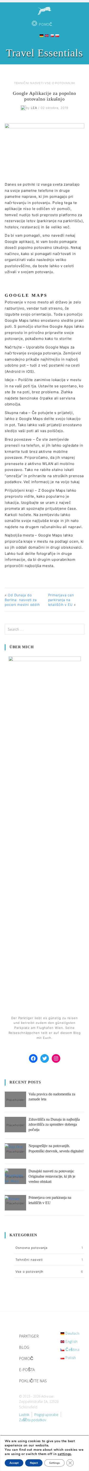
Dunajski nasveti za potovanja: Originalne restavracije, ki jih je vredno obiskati (51, 1176)
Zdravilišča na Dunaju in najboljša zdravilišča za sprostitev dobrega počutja (54, 1124)
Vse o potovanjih (60, 83)
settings (64, 1454)
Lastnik (24, 1414)
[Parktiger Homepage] (44, 8)
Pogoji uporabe (46, 1414)
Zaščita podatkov (32, 1419)
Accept (14, 1463)
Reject (34, 1463)
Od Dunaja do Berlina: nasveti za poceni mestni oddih (22, 599)
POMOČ (46, 24)
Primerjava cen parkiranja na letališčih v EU (61, 599)
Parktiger (29, 1336)
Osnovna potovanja (31, 1248)
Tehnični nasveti (29, 83)
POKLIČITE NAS (33, 1381)
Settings (54, 1463)
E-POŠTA (27, 1369)
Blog (24, 1347)
